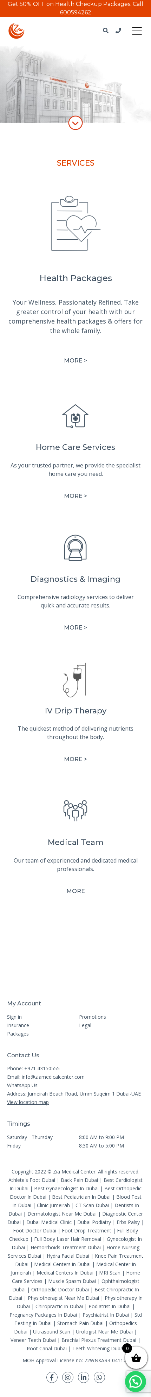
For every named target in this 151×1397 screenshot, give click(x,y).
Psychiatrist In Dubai (106, 1314)
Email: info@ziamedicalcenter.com (46, 1076)
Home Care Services (75, 447)
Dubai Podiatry (94, 1222)
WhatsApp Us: (23, 1085)
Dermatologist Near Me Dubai (62, 1213)
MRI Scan (109, 1272)
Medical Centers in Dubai (62, 1264)
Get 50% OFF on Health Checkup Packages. (69, 4)
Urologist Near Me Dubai (104, 1331)
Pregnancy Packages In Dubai (43, 1314)
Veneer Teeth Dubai (33, 1340)
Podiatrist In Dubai (109, 1306)
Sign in (14, 1016)
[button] (135, 1381)
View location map (28, 1102)
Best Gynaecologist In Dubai (66, 1188)
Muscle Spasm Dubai (72, 1281)
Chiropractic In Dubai (59, 1306)
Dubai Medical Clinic (49, 1222)
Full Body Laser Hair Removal (67, 1239)
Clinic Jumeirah (54, 1205)
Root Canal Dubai (47, 1348)
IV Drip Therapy (75, 711)
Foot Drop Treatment (86, 1230)
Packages (18, 1033)
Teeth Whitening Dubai (98, 1348)
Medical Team (76, 842)
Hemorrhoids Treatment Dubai (66, 1247)
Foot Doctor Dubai (34, 1230)
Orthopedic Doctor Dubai (60, 1289)
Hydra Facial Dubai (68, 1255)
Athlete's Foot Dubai (31, 1180)
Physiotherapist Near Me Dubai (63, 1298)
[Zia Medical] (16, 30)
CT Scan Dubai (92, 1205)
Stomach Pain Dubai (80, 1323)
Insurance (18, 1025)
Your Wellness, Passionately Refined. (67, 302)
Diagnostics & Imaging (75, 579)
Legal (85, 1025)
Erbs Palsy (128, 1222)
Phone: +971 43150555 (33, 1068)
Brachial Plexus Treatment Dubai (98, 1340)
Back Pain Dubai (79, 1180)
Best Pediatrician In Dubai (81, 1196)
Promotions (92, 1016)
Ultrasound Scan (51, 1331)
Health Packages (75, 278)
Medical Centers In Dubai (65, 1272)
